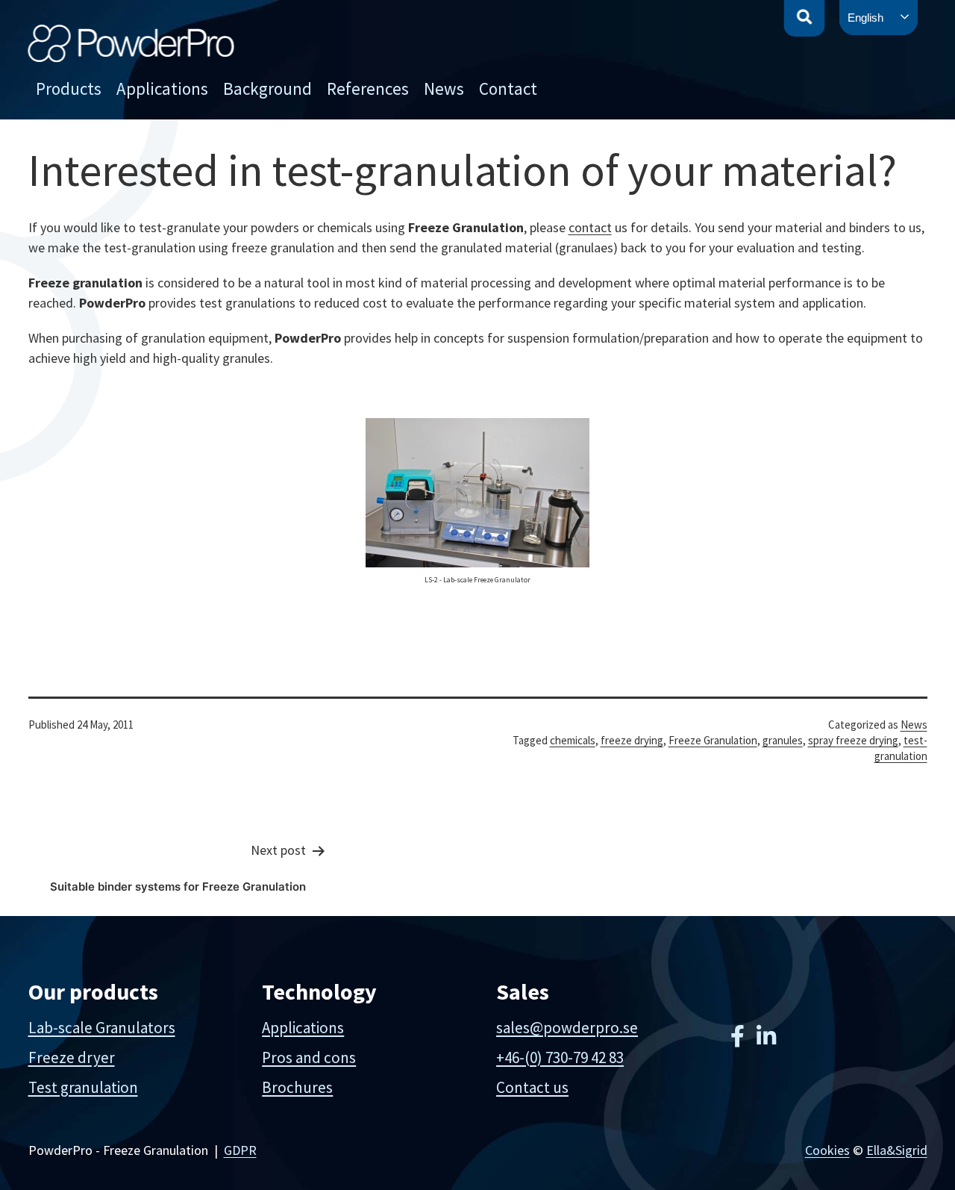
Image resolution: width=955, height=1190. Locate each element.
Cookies (827, 1150)
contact (590, 227)
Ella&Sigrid (896, 1150)
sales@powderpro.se (567, 1028)
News (444, 88)
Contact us (532, 1087)
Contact (508, 88)
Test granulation (83, 1087)
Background (267, 88)
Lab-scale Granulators (101, 1028)
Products (68, 88)
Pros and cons (309, 1057)
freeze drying (632, 740)
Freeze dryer (71, 1057)
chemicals (572, 740)
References (368, 88)
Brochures (297, 1087)
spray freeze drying (853, 740)
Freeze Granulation (712, 740)
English (865, 17)
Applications (162, 88)
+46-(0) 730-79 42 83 (560, 1057)
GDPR (240, 1150)
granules (783, 740)
